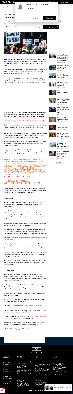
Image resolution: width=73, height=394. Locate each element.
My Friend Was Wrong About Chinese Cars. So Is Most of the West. (42, 365)
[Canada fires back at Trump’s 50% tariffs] (52, 127)
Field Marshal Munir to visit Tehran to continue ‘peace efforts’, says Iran (24, 371)
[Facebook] (45, 27)
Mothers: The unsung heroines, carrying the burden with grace (59, 364)
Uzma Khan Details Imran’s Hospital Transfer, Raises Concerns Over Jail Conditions (24, 379)
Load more (58, 162)
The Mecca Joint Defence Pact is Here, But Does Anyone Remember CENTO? (42, 361)
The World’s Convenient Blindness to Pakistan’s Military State (41, 383)
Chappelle (43, 316)
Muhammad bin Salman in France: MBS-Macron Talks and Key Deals (63, 101)
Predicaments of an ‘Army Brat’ (60, 372)
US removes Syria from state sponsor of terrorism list (63, 67)
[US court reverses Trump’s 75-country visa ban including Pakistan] (52, 144)
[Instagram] (34, 352)
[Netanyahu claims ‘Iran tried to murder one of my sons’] (52, 92)
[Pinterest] (36, 352)
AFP (6, 26)
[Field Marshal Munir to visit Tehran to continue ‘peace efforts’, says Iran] (52, 109)
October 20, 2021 (33, 183)
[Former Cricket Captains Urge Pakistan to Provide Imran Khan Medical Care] (52, 153)
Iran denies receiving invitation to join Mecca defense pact (63, 84)
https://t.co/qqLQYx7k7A (17, 176)
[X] (49, 27)
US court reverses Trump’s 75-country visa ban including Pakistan (63, 145)
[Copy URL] (57, 27)
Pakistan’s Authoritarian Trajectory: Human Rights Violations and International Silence (42, 375)
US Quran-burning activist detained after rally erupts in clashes (62, 119)
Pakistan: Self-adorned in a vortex (60, 360)
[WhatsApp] (53, 27)
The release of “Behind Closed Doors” (59, 378)
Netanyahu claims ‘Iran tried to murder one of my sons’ (63, 92)
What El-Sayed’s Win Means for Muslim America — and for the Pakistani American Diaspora (42, 370)
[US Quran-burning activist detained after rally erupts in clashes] (52, 119)
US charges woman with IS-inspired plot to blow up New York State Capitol (24, 375)
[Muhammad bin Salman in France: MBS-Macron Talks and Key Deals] (52, 100)
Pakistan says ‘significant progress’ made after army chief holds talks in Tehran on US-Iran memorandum (63, 57)
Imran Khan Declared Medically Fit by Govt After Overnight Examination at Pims (24, 385)
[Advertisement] (25, 97)
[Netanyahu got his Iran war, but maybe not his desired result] (52, 75)
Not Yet (35, 18)
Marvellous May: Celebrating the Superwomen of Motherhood (60, 368)
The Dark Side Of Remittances (39, 379)
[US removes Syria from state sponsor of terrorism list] (52, 67)
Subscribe (49, 18)
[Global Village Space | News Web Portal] (10, 2)
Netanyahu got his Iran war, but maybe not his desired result (63, 75)
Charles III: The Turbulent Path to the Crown (60, 375)
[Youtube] (41, 352)
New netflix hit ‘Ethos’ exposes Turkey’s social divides (26, 306)
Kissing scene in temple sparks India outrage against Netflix (28, 121)
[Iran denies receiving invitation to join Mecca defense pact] (52, 84)
